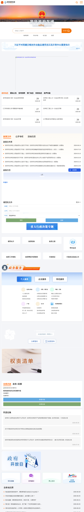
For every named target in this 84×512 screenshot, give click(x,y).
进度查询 (51, 348)
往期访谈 (42, 411)
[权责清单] (22, 379)
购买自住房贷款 (26, 305)
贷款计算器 (54, 319)
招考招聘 (22, 93)
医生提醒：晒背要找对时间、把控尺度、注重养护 (42, 506)
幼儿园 (45, 35)
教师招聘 (26, 35)
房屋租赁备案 (54, 314)
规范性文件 (7, 202)
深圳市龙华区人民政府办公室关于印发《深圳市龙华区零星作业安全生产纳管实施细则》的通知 (43, 145)
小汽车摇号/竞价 (55, 302)
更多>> (78, 48)
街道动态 (38, 93)
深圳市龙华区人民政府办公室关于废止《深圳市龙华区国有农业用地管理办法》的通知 (43, 162)
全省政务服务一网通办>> (45, 340)
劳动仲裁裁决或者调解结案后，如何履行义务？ (42, 502)
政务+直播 (17, 390)
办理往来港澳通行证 (42, 302)
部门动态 (30, 93)
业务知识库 (9, 494)
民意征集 (7, 419)
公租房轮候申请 (55, 317)
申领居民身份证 (26, 314)
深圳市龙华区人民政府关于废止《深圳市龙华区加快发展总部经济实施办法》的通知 (43, 153)
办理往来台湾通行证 (42, 305)
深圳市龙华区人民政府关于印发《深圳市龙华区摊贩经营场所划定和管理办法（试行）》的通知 (43, 149)
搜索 (65, 31)
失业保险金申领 (41, 319)
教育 (52, 35)
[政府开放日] (21, 467)
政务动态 (5, 93)
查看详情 (42, 406)
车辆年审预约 (54, 305)
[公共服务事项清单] (62, 379)
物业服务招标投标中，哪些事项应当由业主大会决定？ (42, 498)
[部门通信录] (62, 458)
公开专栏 (19, 136)
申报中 (5, 182)
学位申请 (35, 35)
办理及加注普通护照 (42, 300)
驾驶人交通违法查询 (56, 300)
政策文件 (7, 136)
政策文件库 (7, 142)
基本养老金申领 (41, 317)
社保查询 (39, 314)
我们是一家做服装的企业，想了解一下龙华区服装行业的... (42, 510)
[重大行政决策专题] (42, 226)
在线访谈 (7, 390)
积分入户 (24, 319)
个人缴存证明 (25, 300)
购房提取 (24, 302)
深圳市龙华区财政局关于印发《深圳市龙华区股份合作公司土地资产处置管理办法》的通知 (43, 157)
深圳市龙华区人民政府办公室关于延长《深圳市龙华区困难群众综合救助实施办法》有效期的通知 (43, 166)
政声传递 (47, 93)
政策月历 (6, 170)
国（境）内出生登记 (27, 317)
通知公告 (13, 93)
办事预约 (34, 348)
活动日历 (32, 136)
